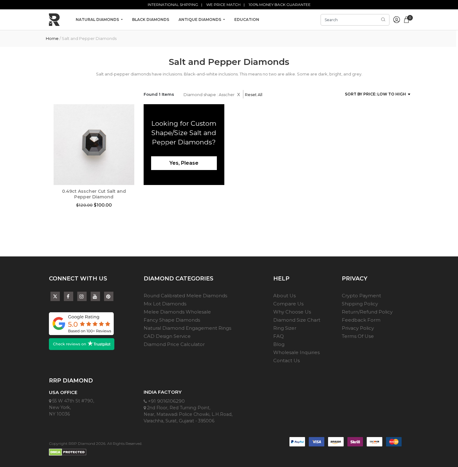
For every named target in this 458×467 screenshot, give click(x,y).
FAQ (278, 336)
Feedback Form (361, 320)
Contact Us (286, 360)
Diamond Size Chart (296, 320)
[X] (55, 294)
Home (52, 38)
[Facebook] (68, 296)
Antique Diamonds (200, 19)
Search (383, 19)
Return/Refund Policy (367, 312)
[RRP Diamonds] (54, 19)
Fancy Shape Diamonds (172, 320)
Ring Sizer (284, 328)
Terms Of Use (358, 336)
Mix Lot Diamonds (165, 304)
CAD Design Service (167, 336)
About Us (284, 296)
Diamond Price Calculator (174, 344)
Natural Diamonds (98, 19)
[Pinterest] (108, 296)
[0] (406, 19)
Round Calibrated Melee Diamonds (185, 296)
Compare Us (288, 304)
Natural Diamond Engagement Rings (187, 328)
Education (246, 19)
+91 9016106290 (166, 401)
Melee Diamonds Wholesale (177, 312)
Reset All (253, 94)
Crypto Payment (361, 296)
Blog (278, 344)
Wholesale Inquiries (296, 352)
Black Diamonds (150, 19)
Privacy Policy (358, 328)
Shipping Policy (360, 304)
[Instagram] (82, 296)
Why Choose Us (292, 312)
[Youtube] (95, 296)
